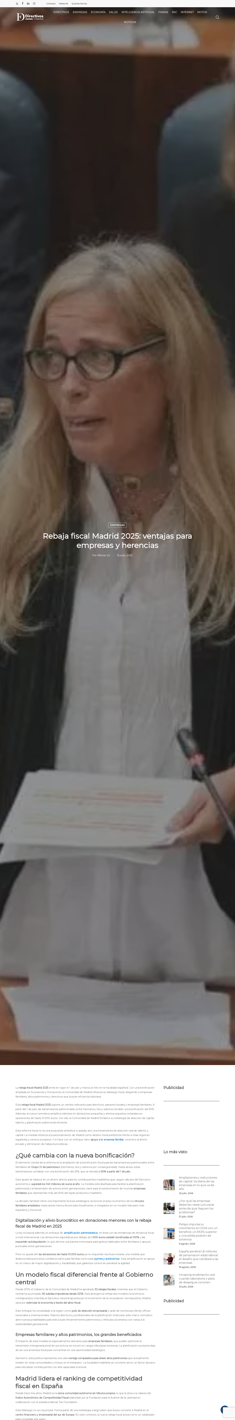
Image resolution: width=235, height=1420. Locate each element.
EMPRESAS (117, 525)
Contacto (51, 3)
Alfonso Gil (103, 555)
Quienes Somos (79, 3)
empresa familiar (114, 1139)
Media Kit (63, 3)
